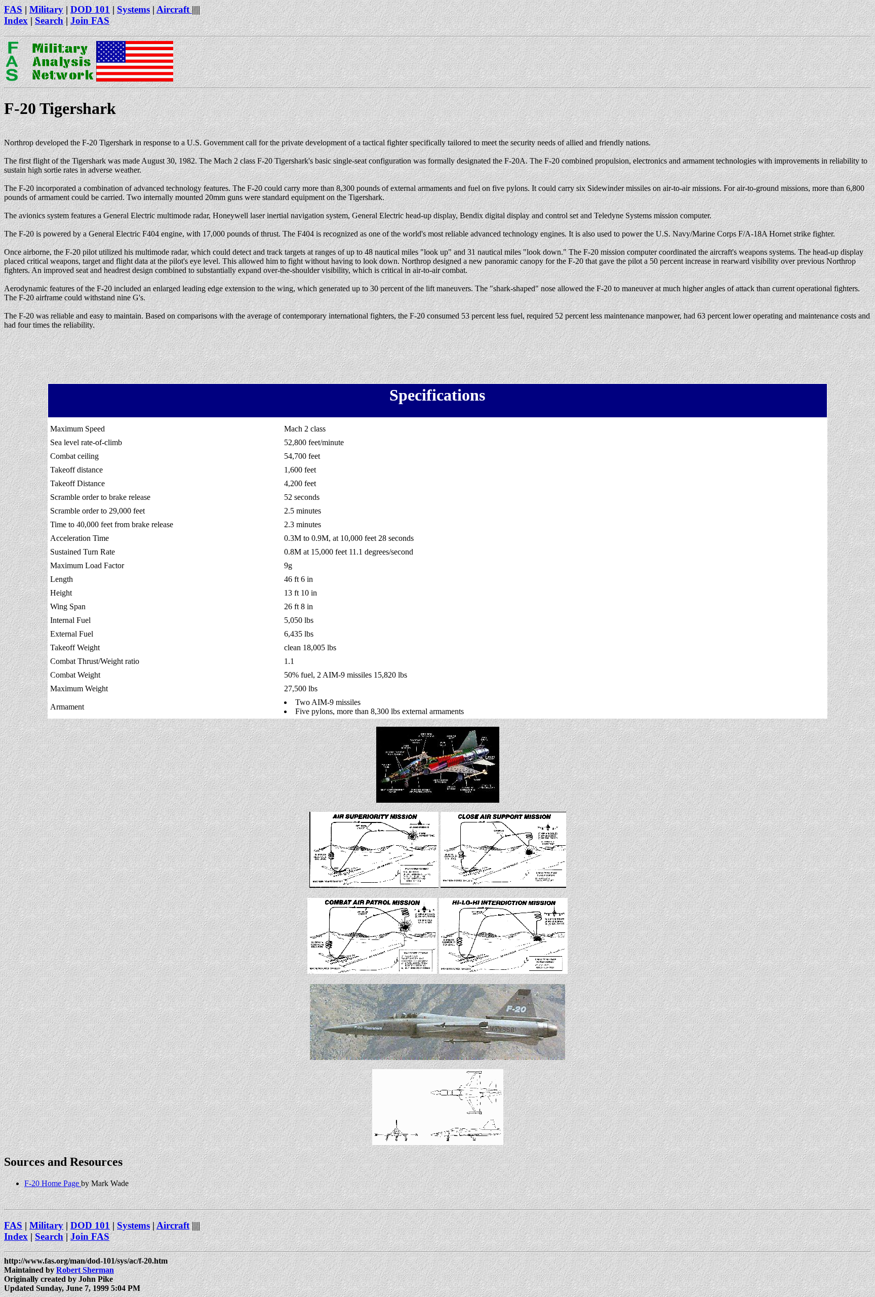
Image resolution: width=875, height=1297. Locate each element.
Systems (133, 9)
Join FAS (89, 20)
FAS (13, 9)
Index (16, 20)
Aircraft (174, 9)
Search (49, 20)
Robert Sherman (85, 1270)
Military (46, 9)
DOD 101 (90, 9)
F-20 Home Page (52, 1183)
